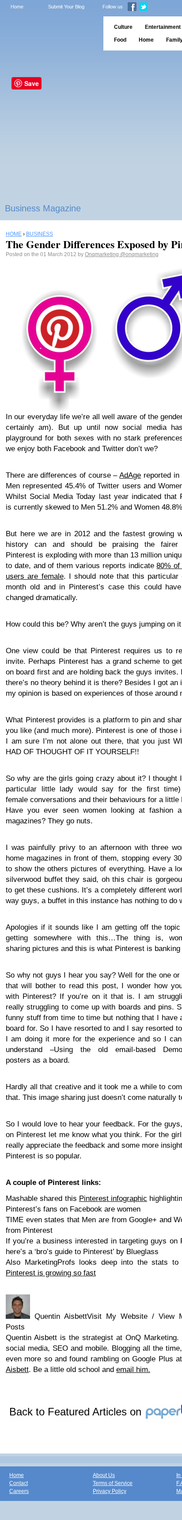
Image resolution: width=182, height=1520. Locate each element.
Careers (19, 1491)
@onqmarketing (139, 254)
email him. (133, 1369)
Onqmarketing (102, 254)
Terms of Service (113, 1483)
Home (17, 6)
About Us (104, 1475)
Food (120, 40)
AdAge (130, 475)
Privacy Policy (109, 1491)
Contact (18, 1483)
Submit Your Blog (66, 6)
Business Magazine (43, 208)
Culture (123, 27)
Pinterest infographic (113, 1198)
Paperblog (49, 33)
